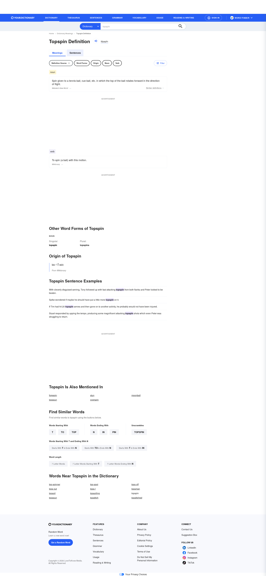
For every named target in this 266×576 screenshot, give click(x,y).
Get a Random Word (60, 542)
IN (103, 432)
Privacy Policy (144, 534)
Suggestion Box (189, 534)
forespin (53, 395)
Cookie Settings (145, 546)
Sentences (75, 52)
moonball (136, 395)
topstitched (136, 497)
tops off (135, 484)
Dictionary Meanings (65, 33)
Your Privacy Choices (136, 574)
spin (61, 264)
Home (51, 33)
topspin (139, 432)
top (53, 264)
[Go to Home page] (23, 18)
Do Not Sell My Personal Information (147, 558)
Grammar (97, 546)
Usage (96, 557)
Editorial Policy (144, 540)
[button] (213, 18)
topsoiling (95, 493)
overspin (94, 399)
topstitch (94, 497)
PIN (114, 432)
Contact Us (186, 529)
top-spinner (54, 484)
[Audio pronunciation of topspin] (96, 41)
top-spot (94, 484)
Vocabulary (98, 551)
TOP (74, 432)
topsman (135, 488)
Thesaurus (98, 534)
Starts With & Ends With (64, 447)
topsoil (52, 493)
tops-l (93, 488)
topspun (53, 399)
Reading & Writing (102, 562)
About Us (141, 529)
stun (92, 395)
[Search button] (182, 26)
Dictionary (88, 26)
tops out (53, 488)
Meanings (57, 52)
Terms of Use (143, 551)
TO (62, 432)
